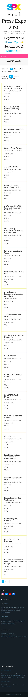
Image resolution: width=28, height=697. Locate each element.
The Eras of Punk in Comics (12, 316)
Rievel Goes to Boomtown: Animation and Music (13, 294)
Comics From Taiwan (13, 148)
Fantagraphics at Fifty (14, 129)
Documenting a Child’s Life (13, 272)
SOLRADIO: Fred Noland (11, 396)
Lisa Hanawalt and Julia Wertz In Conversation (12, 457)
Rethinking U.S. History (11, 519)
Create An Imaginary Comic (13, 478)
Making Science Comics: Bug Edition (12, 186)
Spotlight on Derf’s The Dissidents (14, 336)
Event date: (5, 76)
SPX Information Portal (10, 685)
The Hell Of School (12, 167)
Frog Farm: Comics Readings (12, 540)
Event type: (5, 69)
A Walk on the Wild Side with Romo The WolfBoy (12, 208)
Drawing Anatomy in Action (13, 375)
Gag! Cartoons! (10, 356)
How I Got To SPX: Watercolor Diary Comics (11, 109)
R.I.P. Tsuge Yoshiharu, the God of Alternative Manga (13, 562)
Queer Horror (9, 436)
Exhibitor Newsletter (9, 620)
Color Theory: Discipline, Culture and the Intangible (14, 230)
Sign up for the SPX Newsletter (9, 607)
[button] (3, 56)
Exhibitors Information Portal (12, 674)
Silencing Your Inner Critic (13, 252)
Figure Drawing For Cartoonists (12, 499)
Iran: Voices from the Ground (13, 417)
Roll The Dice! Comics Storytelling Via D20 (13, 87)
